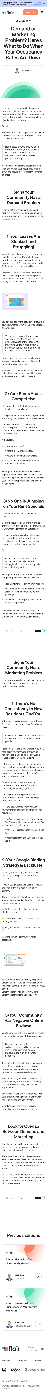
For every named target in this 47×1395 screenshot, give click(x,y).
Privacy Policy (8, 1381)
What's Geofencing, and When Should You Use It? (24, 839)
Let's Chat (30, 12)
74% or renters (12, 1047)
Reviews (39, 1360)
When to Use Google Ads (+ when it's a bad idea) (24, 831)
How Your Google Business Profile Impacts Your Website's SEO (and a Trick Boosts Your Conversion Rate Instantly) (25, 822)
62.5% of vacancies (30, 114)
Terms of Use (23, 1381)
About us (6, 1360)
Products (22, 1360)
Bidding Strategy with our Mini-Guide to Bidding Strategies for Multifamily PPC (20, 993)
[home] (8, 12)
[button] (42, 12)
